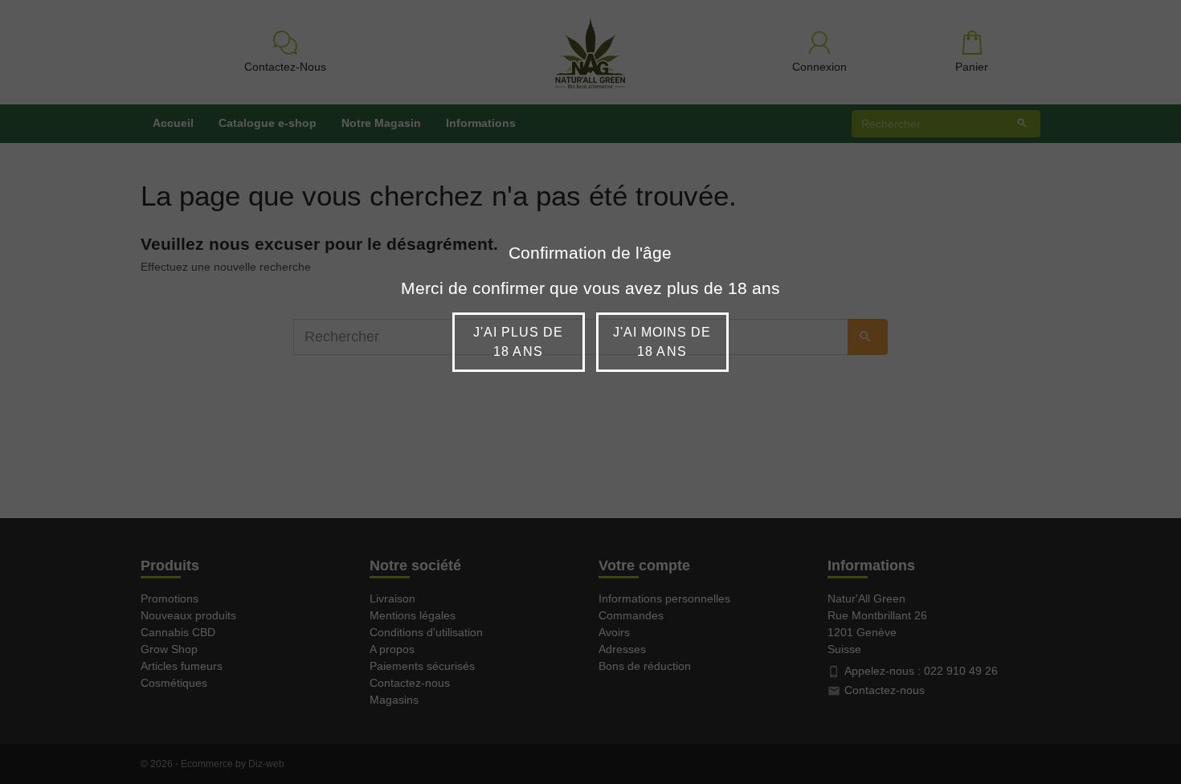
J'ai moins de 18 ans (662, 341)
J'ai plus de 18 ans (518, 341)
